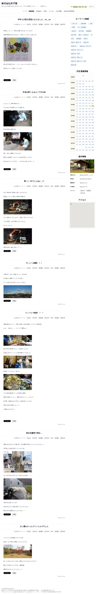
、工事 (90, 23)
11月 (89, 89)
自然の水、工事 (75, 53)
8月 (80, 84)
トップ (25, 11)
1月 (77, 81)
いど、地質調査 (81, 27)
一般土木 (29, 24)
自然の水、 (74, 46)
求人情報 (59, 11)
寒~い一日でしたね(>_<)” (34, 181)
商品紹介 (39, 11)
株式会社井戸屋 (9, 3)
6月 (92, 81)
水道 (52, 24)
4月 (86, 81)
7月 (77, 84)
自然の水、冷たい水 (85, 46)
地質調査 (41, 24)
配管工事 (63, 24)
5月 (89, 81)
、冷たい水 (74, 23)
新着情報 (31, 11)
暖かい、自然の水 (83, 35)
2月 (80, 81)
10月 (86, 89)
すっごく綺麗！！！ (34, 263)
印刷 (14, 80)
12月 (93, 89)
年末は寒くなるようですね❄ (34, 92)
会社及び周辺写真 (69, 11)
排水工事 (47, 24)
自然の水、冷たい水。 (77, 50)
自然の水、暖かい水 (76, 57)
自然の (85, 38)
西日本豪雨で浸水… (34, 433)
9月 (83, 84)
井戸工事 (35, 24)
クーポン (51, 11)
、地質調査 (83, 23)
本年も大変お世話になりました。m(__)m (34, 19)
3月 (83, 75)
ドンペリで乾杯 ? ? (34, 313)
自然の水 (86, 42)
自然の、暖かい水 (76, 42)
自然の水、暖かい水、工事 (78, 61)
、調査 (73, 27)
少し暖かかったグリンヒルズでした (34, 526)
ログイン (91, 6)
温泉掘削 (57, 24)
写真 (45, 11)
